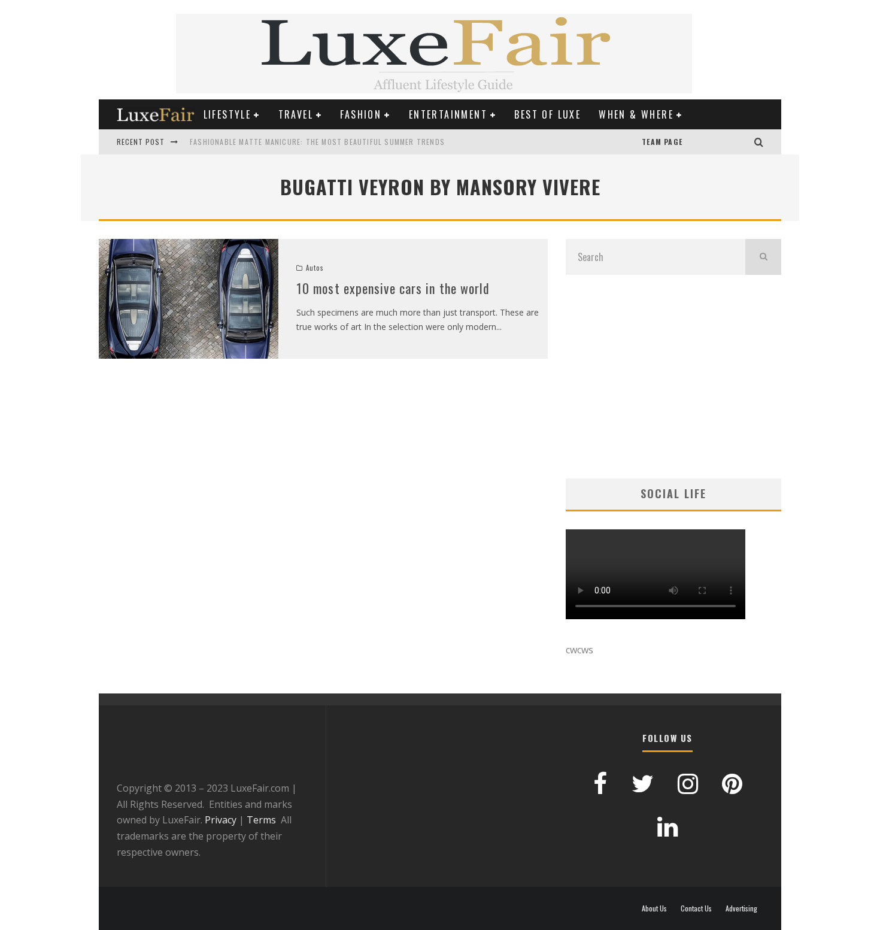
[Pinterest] (706, 142)
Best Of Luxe (547, 114)
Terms (261, 819)
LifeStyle (227, 114)
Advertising (741, 908)
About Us (654, 908)
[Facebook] (718, 142)
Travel (295, 114)
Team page (662, 142)
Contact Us (696, 908)
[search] (763, 257)
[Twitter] (730, 142)
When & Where (636, 114)
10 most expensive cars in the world (393, 288)
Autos (315, 267)
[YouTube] (694, 142)
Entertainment (448, 114)
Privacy (220, 819)
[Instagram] (742, 142)
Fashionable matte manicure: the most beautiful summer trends (317, 142)
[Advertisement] (673, 377)
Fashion (360, 114)
